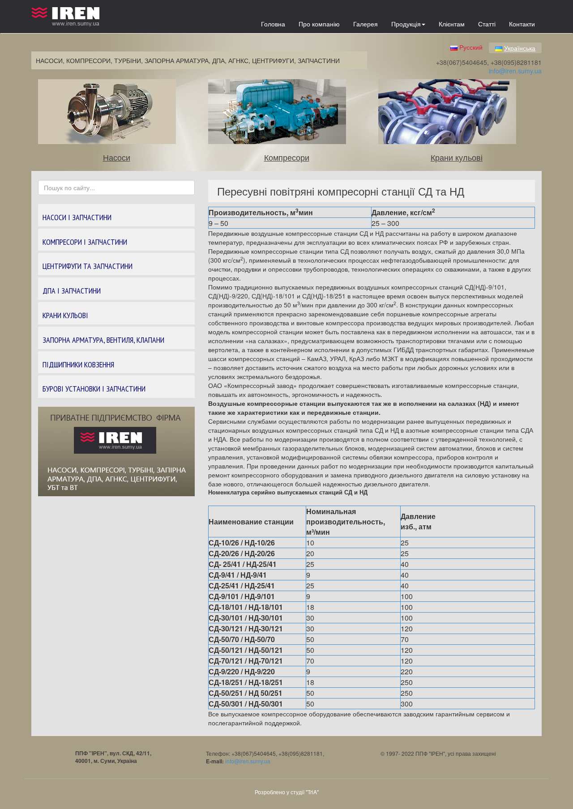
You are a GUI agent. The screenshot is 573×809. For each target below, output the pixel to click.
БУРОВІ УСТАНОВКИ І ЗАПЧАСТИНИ (94, 388)
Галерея (365, 23)
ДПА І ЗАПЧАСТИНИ (72, 290)
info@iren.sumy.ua (515, 70)
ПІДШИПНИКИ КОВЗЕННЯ (78, 364)
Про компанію (319, 23)
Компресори (286, 157)
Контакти (522, 23)
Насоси (116, 157)
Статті (487, 23)
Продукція (406, 23)
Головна (273, 23)
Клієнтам (452, 23)
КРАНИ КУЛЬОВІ (65, 315)
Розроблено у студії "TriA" (287, 792)
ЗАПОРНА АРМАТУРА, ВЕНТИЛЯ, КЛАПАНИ (103, 340)
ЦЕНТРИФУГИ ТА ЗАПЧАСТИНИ (88, 266)
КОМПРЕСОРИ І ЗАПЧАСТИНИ (85, 242)
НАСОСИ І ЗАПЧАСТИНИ (77, 217)
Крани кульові (457, 157)
